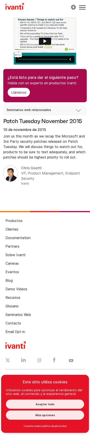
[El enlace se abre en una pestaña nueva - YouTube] (71, 361)
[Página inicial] (14, 7)
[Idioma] (73, 7)
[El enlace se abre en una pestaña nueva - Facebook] (54, 361)
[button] (82, 7)
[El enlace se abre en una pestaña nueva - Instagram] (39, 361)
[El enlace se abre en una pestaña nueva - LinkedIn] (23, 361)
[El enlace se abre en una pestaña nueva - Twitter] (7, 361)
